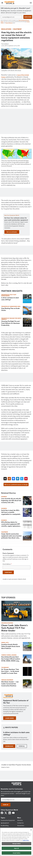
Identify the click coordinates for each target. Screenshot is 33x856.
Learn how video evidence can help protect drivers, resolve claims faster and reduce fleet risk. (16, 739)
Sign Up (5, 804)
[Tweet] (21, 478)
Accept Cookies (16, 853)
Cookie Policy (26, 840)
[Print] (5, 478)
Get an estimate (12, 232)
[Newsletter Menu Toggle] (31, 3)
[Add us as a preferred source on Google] (9, 478)
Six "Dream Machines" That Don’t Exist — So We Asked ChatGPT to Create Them (10, 671)
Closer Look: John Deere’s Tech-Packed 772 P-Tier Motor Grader (14, 628)
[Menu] (2, 3)
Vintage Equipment (7, 680)
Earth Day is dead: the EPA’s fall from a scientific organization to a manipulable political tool (11, 512)
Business (4, 496)
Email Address (7, 564)
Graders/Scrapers (7, 623)
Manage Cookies (16, 843)
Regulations (6, 29)
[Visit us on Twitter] (5, 813)
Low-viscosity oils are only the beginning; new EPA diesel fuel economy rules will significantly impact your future (11, 501)
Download (9, 746)
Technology (5, 667)
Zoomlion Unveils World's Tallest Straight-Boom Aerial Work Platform (10, 646)
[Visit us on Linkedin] (9, 813)
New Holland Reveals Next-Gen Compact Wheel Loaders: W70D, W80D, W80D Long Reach (10, 659)
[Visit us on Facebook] (2, 813)
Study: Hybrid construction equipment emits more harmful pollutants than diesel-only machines (11, 536)
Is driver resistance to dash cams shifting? (10, 299)
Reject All (16, 848)
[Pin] (26, 478)
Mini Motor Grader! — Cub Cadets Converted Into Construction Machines (10, 684)
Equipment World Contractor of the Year (15, 701)
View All (22, 746)
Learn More (9, 718)
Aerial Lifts (5, 642)
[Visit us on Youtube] (13, 813)
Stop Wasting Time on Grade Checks (10, 309)
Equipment (17, 29)
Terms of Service (9, 22)
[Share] (13, 478)
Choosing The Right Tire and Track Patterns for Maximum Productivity (10, 323)
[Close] (31, 830)
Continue (8, 572)
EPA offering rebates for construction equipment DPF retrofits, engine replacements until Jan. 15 (11, 524)
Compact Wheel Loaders (8, 655)
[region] (16, 842)
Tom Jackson (5, 44)
